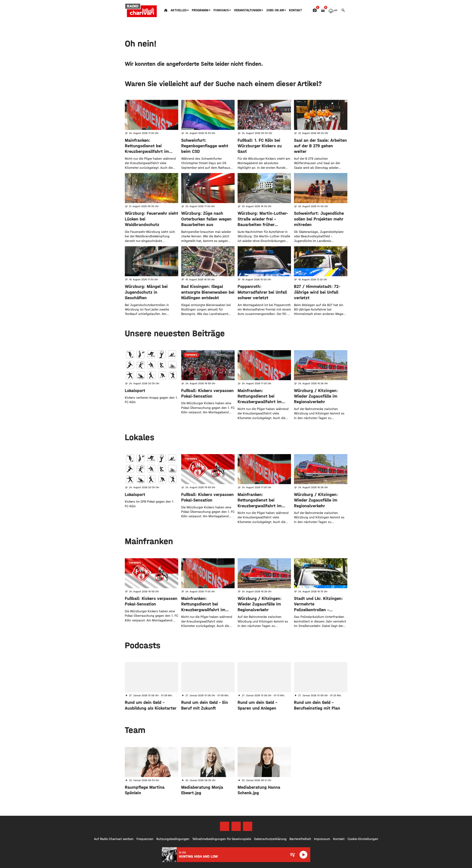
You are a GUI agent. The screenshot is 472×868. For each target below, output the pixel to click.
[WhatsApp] (247, 826)
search (343, 10)
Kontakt (295, 10)
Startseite (166, 10)
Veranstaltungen (247, 10)
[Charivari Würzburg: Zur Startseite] (141, 10)
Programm (200, 10)
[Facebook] (224, 826)
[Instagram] (236, 826)
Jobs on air (275, 10)
